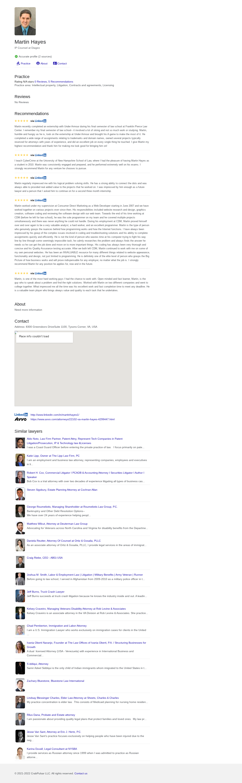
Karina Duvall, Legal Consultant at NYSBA (52, 748)
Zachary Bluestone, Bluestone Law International (55, 680)
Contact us (80, 773)
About (43, 63)
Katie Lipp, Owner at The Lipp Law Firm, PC (53, 455)
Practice (25, 63)
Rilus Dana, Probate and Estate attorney (51, 714)
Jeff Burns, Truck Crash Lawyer (45, 591)
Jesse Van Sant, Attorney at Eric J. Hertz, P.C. (54, 731)
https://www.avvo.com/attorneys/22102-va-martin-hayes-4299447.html (73, 419)
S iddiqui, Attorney (37, 663)
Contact (62, 63)
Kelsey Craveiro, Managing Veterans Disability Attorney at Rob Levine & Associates (76, 608)
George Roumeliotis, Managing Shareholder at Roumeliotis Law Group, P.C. (72, 506)
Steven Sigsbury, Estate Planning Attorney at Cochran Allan (62, 489)
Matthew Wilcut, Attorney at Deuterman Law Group (57, 523)
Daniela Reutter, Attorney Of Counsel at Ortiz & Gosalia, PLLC (64, 540)
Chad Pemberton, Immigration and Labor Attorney (57, 625)
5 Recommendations (60, 81)
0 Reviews (41, 81)
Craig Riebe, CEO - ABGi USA (45, 557)
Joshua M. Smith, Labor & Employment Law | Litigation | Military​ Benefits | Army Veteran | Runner (85, 574)
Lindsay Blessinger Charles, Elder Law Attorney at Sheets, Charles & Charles (73, 697)
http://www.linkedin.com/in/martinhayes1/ (55, 414)
